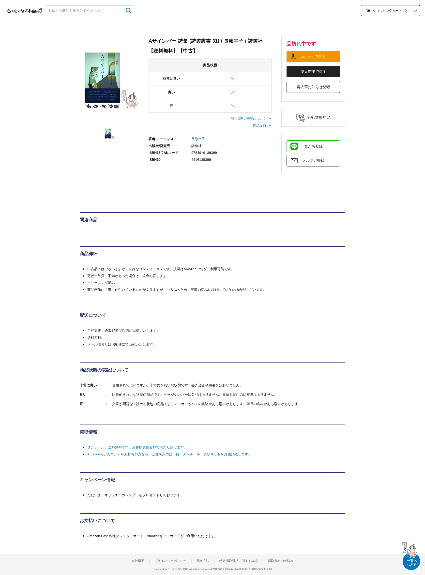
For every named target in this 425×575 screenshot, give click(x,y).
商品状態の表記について (248, 118)
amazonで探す (313, 56)
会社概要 (138, 561)
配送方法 (203, 561)
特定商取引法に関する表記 (238, 561)
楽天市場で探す (313, 71)
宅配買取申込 (319, 117)
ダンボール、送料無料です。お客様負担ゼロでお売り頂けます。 (137, 447)
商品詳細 (259, 126)
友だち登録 (313, 146)
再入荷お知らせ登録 (313, 87)
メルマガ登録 (313, 160)
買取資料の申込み (280, 561)
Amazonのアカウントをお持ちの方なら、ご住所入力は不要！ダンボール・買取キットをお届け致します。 (169, 454)
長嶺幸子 (198, 139)
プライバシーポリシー (170, 561)
